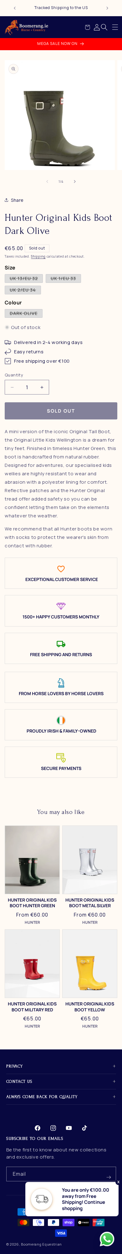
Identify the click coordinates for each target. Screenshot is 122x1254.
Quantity (14, 375)
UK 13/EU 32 (26, 279)
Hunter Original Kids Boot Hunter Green (32, 902)
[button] (115, 27)
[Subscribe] (109, 1174)
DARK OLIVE (26, 314)
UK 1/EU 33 (66, 279)
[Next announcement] (107, 8)
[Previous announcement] (15, 8)
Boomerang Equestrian (41, 1244)
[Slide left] (47, 181)
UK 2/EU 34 (25, 290)
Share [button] (17, 200)
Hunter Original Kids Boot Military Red (32, 1006)
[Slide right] (75, 181)
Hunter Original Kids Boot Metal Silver (89, 902)
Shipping (38, 256)
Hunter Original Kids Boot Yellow (89, 1006)
